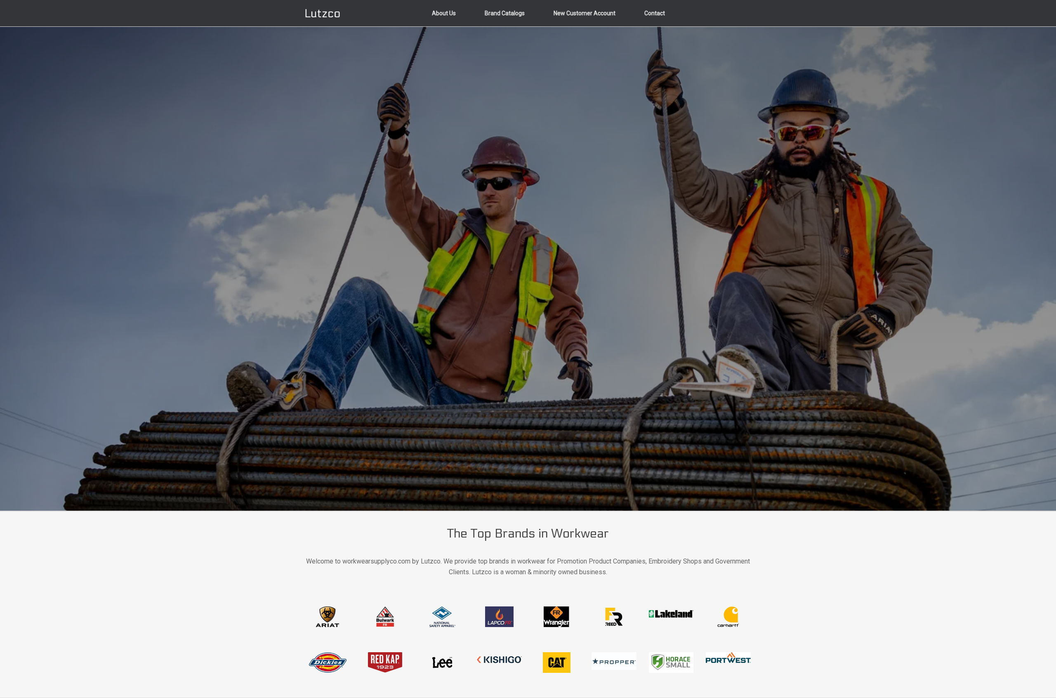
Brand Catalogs (505, 13)
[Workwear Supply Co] (322, 13)
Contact (654, 13)
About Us (444, 13)
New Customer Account (584, 13)
